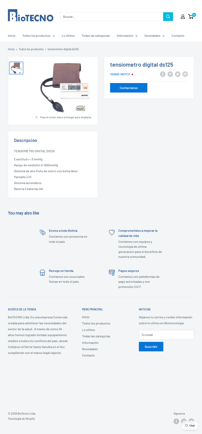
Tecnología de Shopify (21, 418)
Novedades (152, 35)
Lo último (68, 35)
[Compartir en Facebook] (163, 74)
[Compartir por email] (185, 74)
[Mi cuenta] (183, 16)
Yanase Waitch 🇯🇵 (122, 74)
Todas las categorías (96, 35)
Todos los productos (36, 35)
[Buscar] (168, 16)
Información (125, 35)
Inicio (11, 35)
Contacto (178, 35)
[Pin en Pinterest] (170, 74)
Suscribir (151, 346)
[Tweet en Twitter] (177, 74)
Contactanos (129, 88)
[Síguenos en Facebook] (176, 421)
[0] (190, 16)
